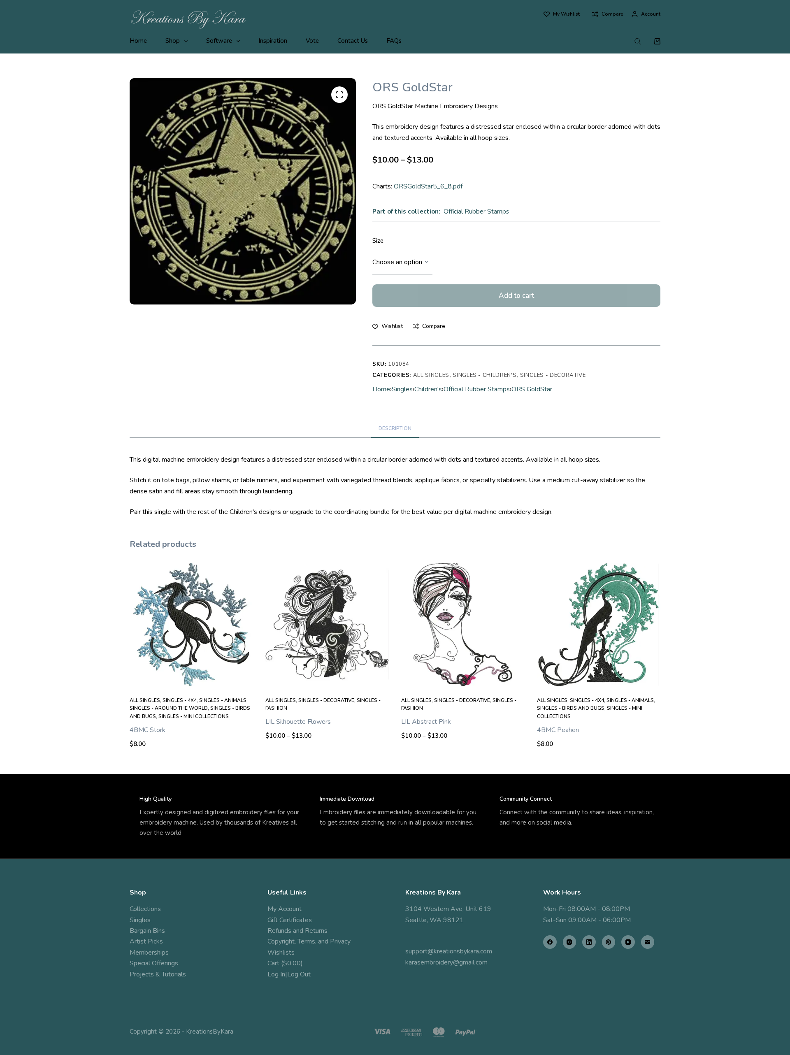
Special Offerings (154, 963)
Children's (428, 389)
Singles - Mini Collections (193, 716)
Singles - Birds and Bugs (570, 708)
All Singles (431, 375)
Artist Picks (146, 941)
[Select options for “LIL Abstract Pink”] (462, 676)
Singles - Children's (484, 375)
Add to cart (516, 295)
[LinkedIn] (589, 942)
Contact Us (352, 41)
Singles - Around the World (169, 708)
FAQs (394, 41)
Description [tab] (395, 428)
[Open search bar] (638, 41)
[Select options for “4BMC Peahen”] (598, 676)
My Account (284, 908)
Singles (402, 389)
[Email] (648, 942)
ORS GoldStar (531, 389)
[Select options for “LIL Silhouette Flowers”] (327, 676)
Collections (145, 908)
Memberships (149, 952)
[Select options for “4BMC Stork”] (191, 676)
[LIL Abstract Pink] (463, 624)
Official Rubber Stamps (476, 211)
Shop (172, 41)
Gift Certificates (289, 920)
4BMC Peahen (558, 729)
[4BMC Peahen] (598, 624)
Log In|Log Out (289, 974)
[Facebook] (550, 942)
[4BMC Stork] (191, 624)
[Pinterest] (609, 942)
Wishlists (281, 952)
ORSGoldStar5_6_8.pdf (428, 186)
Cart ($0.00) (285, 963)
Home (138, 41)
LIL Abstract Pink (426, 721)
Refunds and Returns (297, 930)
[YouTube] (628, 942)
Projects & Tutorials (158, 974)
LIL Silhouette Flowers (298, 721)
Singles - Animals (222, 700)
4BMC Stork (147, 729)
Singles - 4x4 (180, 700)
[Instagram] (569, 942)
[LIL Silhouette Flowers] (327, 624)
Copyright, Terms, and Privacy (309, 941)
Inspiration (272, 41)
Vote (312, 41)
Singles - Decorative (553, 375)
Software (219, 41)
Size (377, 241)
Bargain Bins (147, 930)
